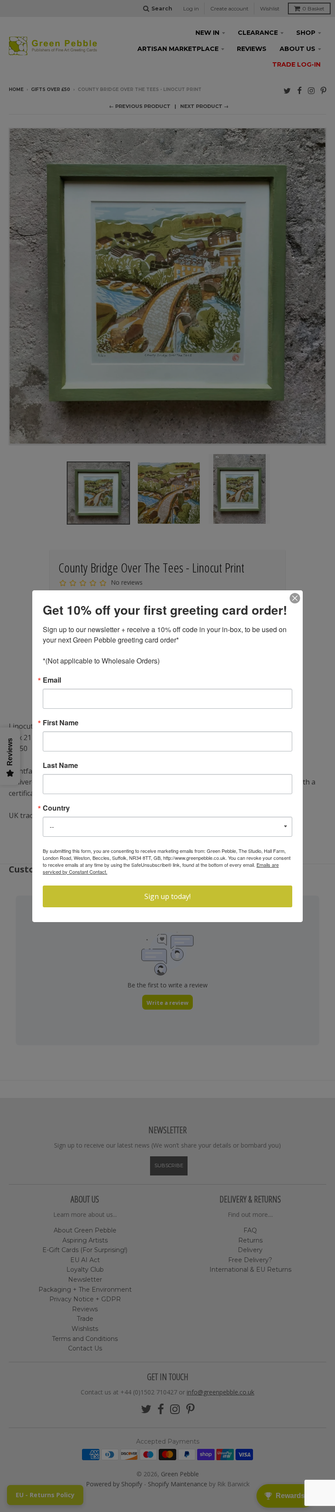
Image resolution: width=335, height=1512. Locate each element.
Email (52, 680)
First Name (61, 722)
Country (56, 808)
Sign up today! (167, 896)
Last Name (60, 765)
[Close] (295, 598)
